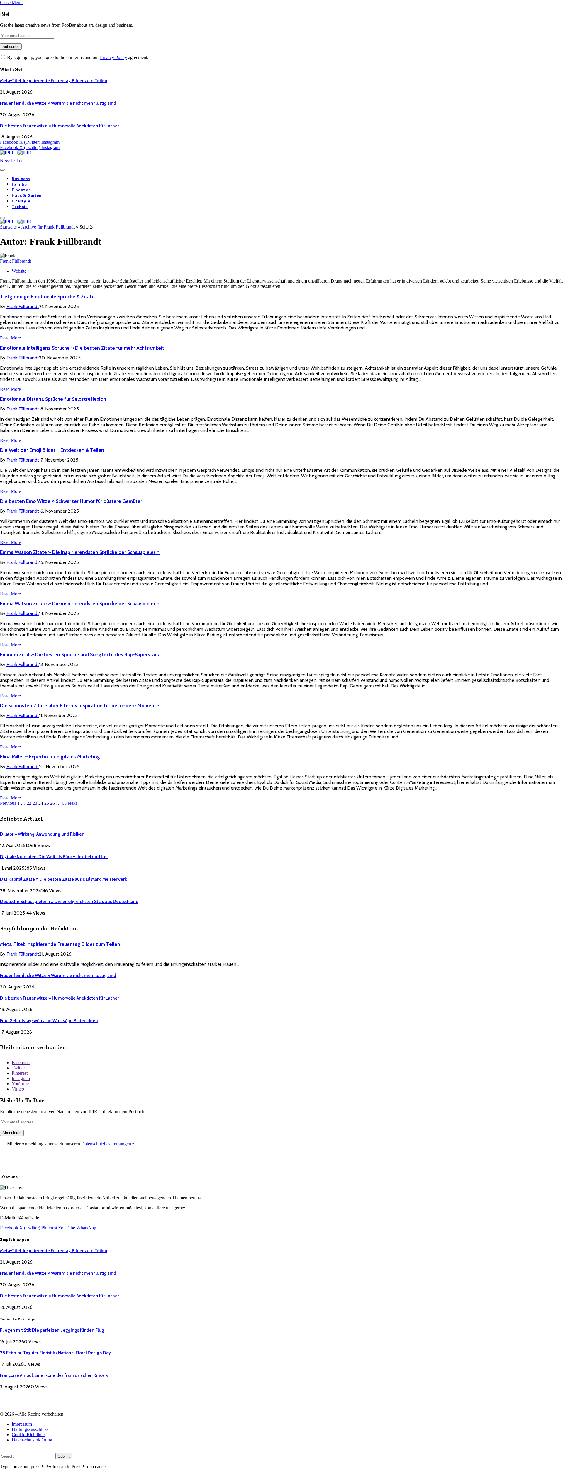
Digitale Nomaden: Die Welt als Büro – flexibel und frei (54, 856)
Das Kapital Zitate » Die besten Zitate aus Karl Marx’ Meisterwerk (63, 879)
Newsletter (11, 160)
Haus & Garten (27, 195)
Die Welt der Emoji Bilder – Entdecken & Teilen (52, 450)
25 (46, 803)
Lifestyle (21, 201)
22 (29, 803)
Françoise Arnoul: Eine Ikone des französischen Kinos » (54, 1375)
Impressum (22, 1423)
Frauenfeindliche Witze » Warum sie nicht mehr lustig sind (58, 103)
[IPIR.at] (18, 152)
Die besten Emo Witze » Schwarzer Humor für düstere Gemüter (71, 501)
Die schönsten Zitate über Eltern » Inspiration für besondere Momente (79, 706)
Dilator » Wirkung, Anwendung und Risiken (42, 834)
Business (21, 178)
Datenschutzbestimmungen (106, 1143)
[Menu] (2, 170)
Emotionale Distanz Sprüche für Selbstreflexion (53, 399)
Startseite (8, 226)
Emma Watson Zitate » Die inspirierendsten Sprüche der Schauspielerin (80, 552)
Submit (64, 1456)
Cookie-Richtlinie (28, 1434)
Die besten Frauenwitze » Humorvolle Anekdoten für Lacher (59, 126)
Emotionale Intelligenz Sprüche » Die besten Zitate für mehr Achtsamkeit (82, 348)
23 (35, 803)
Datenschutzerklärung (32, 1439)
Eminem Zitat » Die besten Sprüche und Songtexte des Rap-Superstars (79, 654)
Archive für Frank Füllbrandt (48, 226)
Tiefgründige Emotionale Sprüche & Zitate (47, 297)
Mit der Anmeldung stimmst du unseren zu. (72, 1143)
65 (64, 803)
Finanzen (21, 189)
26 (52, 803)
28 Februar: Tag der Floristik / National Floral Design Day (55, 1352)
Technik (20, 206)
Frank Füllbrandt (15, 260)
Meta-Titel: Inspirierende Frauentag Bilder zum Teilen (53, 80)
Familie (19, 184)
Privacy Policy (113, 57)
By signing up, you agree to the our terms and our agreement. (77, 57)
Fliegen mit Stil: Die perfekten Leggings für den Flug (52, 1330)
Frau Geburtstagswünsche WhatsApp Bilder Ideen (49, 1020)
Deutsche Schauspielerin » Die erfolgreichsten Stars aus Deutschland (69, 901)
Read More (10, 337)
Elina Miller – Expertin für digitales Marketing (50, 757)
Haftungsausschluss (30, 1429)
